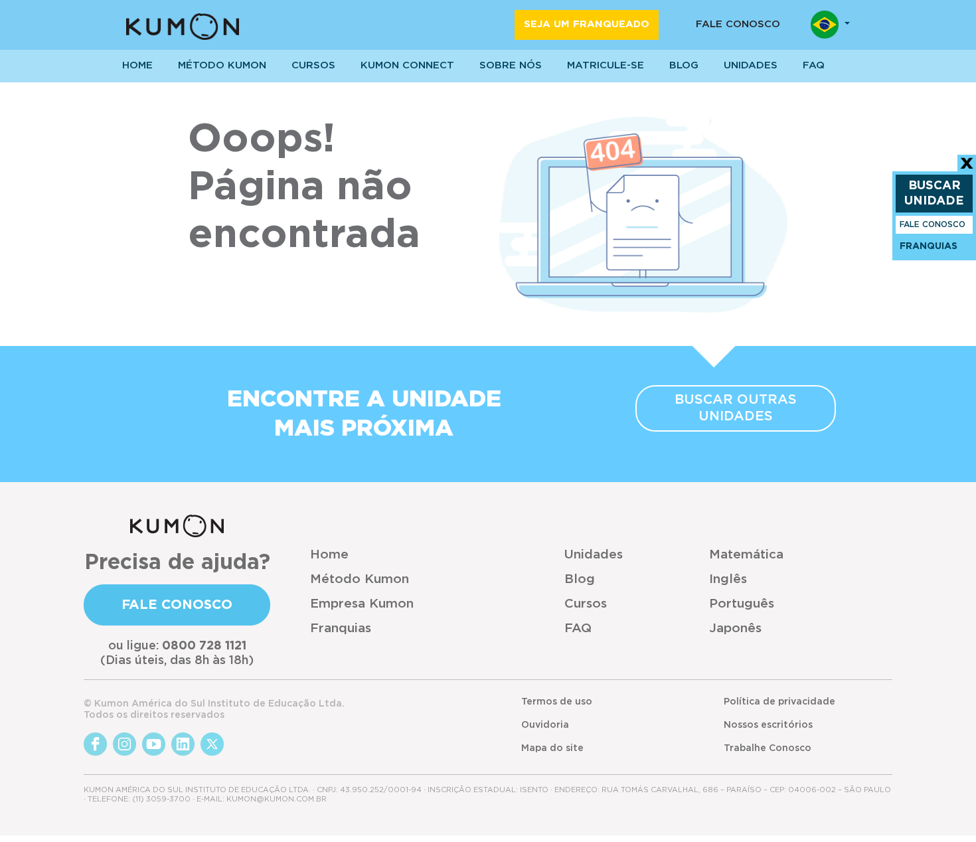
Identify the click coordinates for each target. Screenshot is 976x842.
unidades (750, 65)
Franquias (340, 628)
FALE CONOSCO (932, 224)
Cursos (313, 65)
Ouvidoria (545, 725)
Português (741, 604)
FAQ (578, 628)
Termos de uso (556, 702)
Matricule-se (605, 65)
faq (814, 65)
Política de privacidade (779, 702)
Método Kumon (222, 65)
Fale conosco (738, 24)
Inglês (728, 579)
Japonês (735, 628)
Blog (683, 65)
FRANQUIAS (928, 246)
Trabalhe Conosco (767, 748)
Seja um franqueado (586, 24)
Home (329, 554)
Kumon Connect (407, 65)
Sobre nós (510, 65)
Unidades (593, 554)
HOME (137, 65)
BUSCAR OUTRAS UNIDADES (736, 408)
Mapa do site (552, 748)
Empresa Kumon (362, 604)
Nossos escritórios (768, 725)
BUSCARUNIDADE (934, 193)
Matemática (746, 554)
